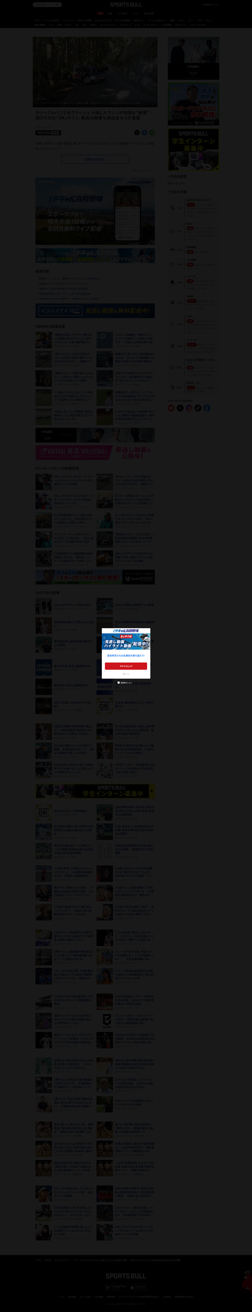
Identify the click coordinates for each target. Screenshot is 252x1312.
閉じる (126, 673)
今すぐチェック (126, 666)
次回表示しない (126, 682)
